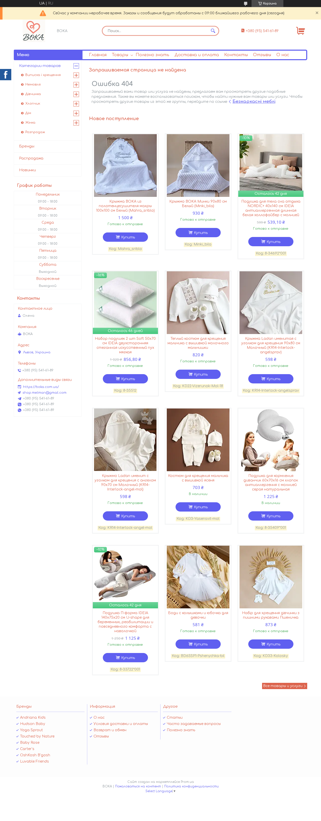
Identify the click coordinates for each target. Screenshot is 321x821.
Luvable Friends (34, 761)
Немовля (33, 84)
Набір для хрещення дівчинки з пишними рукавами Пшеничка (270, 615)
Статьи (175, 717)
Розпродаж (35, 132)
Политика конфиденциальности (191, 786)
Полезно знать (152, 55)
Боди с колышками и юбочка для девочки (198, 615)
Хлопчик (32, 103)
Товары (120, 55)
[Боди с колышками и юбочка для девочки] (198, 577)
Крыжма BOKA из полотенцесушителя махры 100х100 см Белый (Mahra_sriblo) (125, 206)
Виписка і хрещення (43, 75)
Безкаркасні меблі (253, 101)
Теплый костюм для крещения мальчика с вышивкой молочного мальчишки (198, 343)
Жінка (30, 122)
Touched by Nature (37, 736)
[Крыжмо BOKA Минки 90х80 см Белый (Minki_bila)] (198, 165)
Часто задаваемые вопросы (194, 724)
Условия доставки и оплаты (121, 724)
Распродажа (31, 158)
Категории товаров (40, 66)
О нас (282, 55)
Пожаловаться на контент (138, 786)
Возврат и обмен (110, 730)
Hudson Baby (32, 724)
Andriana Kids (33, 717)
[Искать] (213, 31)
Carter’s (27, 749)
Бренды (26, 146)
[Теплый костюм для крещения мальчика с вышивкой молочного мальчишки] (198, 302)
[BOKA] (34, 31)
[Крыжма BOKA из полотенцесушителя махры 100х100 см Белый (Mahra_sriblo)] (125, 165)
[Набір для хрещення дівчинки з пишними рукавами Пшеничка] (270, 577)
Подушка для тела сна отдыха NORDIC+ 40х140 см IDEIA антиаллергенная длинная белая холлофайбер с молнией (270, 208)
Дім (28, 113)
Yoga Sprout (31, 730)
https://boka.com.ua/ (41, 387)
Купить (128, 237)
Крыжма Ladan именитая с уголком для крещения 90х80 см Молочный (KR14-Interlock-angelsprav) (270, 345)
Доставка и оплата (197, 55)
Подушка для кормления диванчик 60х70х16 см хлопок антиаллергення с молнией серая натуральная (271, 482)
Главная (98, 55)
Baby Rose (29, 743)
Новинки (27, 170)
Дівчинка (33, 94)
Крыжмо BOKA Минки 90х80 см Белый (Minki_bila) (198, 204)
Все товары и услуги (282, 686)
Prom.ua (187, 782)
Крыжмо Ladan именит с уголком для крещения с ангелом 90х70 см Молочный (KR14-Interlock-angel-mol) (125, 482)
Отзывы (262, 55)
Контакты (236, 55)
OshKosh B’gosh (35, 755)
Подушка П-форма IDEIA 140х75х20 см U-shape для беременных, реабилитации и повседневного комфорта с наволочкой (125, 622)
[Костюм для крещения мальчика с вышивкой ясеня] (198, 439)
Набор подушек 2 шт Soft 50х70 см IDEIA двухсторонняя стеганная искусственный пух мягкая (125, 345)
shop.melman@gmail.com (44, 392)
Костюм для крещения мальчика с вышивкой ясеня (198, 478)
